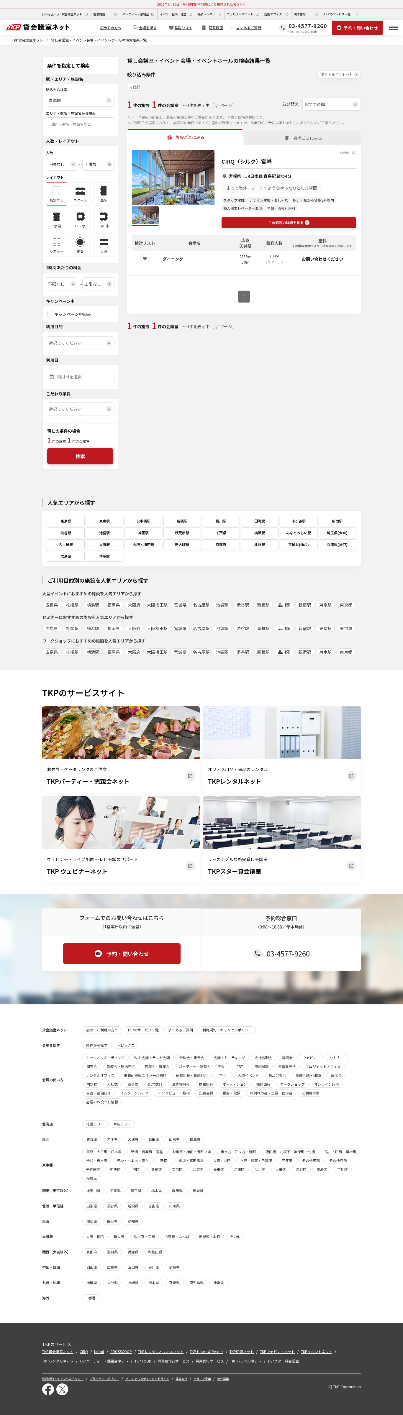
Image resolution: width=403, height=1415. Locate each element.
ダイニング (173, 259)
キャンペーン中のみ (72, 314)
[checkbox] (50, 314)
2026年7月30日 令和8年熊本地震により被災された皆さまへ (201, 4)
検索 (80, 456)
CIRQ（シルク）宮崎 (247, 161)
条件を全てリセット (337, 74)
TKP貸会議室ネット (27, 39)
